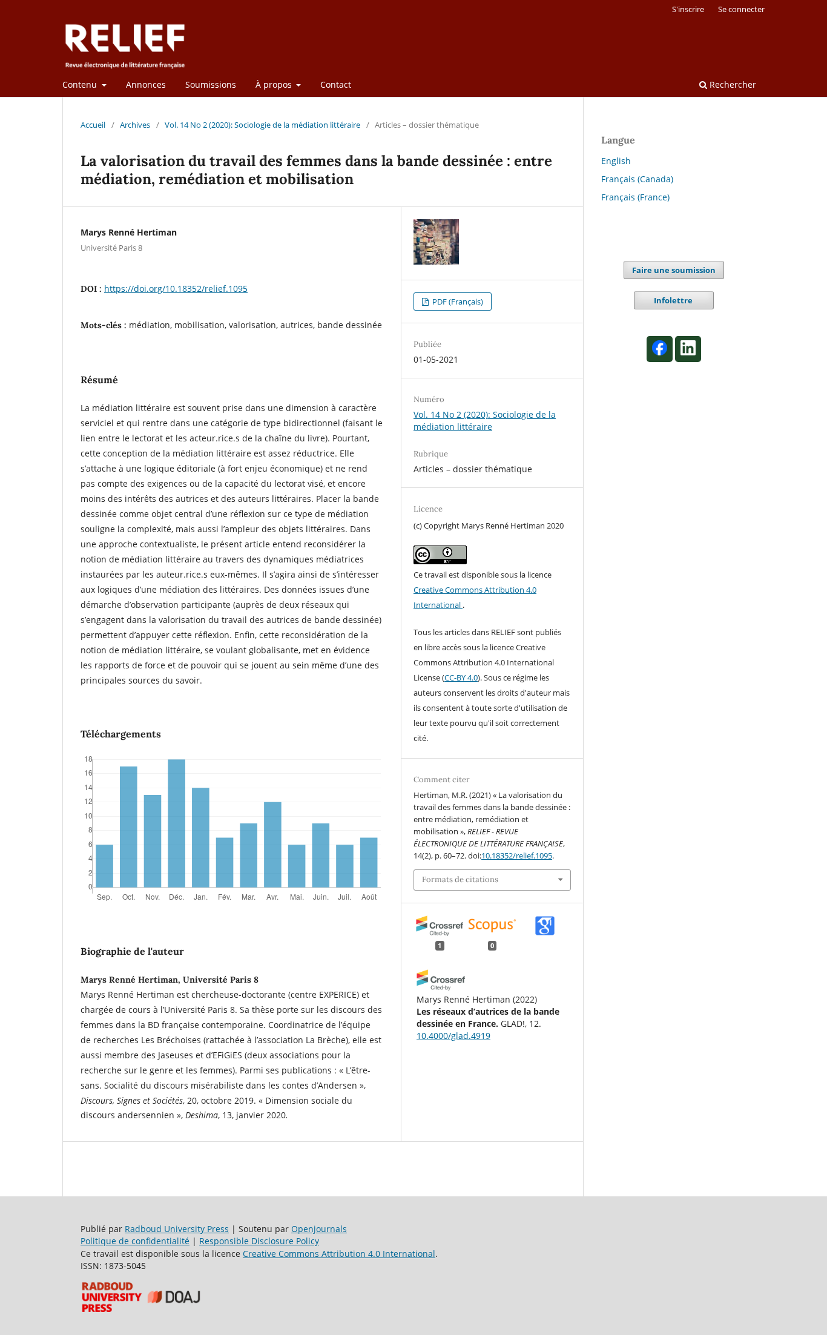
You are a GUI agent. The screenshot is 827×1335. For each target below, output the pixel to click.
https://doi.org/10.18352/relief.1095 (176, 288)
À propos (274, 84)
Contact (335, 84)
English (616, 160)
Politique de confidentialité (135, 1241)
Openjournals (319, 1228)
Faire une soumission (674, 270)
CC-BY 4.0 (461, 677)
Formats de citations (460, 879)
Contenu (80, 84)
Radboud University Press (177, 1228)
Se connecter (741, 9)
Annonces (146, 84)
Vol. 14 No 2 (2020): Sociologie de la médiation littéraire (262, 124)
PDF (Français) (456, 301)
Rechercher (731, 84)
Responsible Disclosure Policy (259, 1241)
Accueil (93, 124)
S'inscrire (688, 9)
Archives (135, 124)
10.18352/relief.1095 (516, 855)
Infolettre (674, 300)
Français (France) (635, 197)
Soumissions (210, 84)
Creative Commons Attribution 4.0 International (339, 1253)
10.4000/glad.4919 (453, 1035)
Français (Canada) (637, 179)
